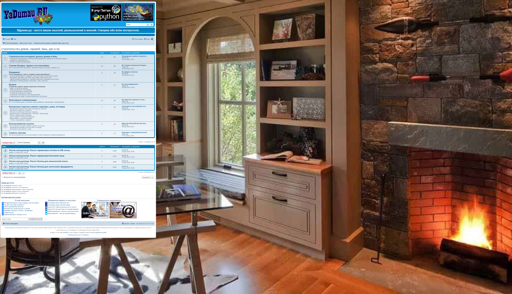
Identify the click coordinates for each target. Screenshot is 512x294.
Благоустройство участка (21, 124)
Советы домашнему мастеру (13, 206)
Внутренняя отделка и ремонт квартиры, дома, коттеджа (37, 107)
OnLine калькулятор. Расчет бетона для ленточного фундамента (41, 167)
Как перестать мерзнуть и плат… (134, 99)
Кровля (12, 84)
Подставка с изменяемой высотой (134, 132)
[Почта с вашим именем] (123, 210)
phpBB (65, 232)
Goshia (124, 73)
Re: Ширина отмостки (130, 72)
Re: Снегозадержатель (130, 84)
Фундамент (14, 72)
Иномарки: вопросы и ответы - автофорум (18, 210)
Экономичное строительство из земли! (17, 208)
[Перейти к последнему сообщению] (127, 150)
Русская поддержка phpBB (97, 232)
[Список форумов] (29, 14)
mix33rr (124, 58)
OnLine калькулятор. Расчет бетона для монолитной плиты (38, 161)
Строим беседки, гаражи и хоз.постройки (29, 65)
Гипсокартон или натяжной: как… (134, 106)
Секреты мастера (17, 133)
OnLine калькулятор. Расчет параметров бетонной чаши (36, 156)
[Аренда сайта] (95, 210)
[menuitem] (13, 39)
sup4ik (124, 86)
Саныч (124, 67)
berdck (11, 152)
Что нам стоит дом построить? (14, 205)
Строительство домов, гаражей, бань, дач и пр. (30, 48)
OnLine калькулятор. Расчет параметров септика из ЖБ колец (39, 150)
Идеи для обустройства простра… (134, 123)
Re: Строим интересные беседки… (134, 65)
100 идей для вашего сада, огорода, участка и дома (21, 203)
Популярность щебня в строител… (134, 56)
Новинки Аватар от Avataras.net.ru (15, 214)
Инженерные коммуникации (23, 100)
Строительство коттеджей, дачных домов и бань (33, 56)
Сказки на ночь (9, 212)
